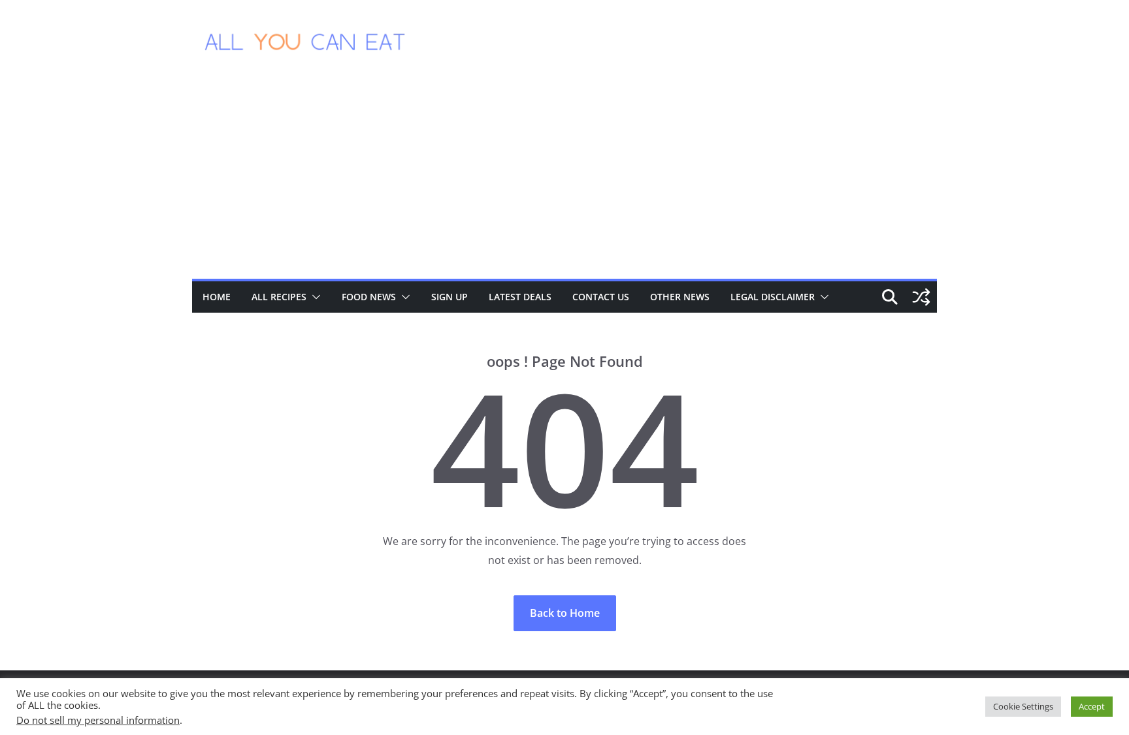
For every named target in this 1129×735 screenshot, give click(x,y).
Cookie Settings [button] (1023, 706)
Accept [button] (1092, 706)
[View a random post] (921, 297)
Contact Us (600, 296)
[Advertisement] (564, 180)
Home (217, 296)
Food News (369, 296)
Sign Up (449, 296)
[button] (313, 297)
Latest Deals (520, 296)
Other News (680, 296)
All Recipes (279, 296)
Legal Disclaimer (772, 296)
